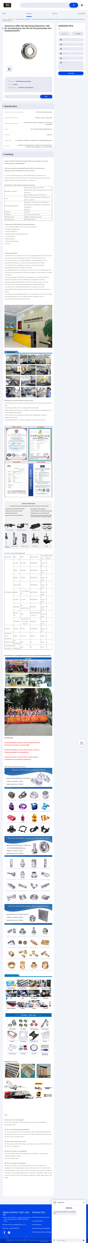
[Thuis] (11, 5)
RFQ (46, 96)
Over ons (54, 13)
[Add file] (54, 1240)
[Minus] (84, 1202)
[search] (73, 5)
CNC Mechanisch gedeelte (22, 19)
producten (29, 13)
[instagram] (9, 1232)
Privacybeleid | (10, 1240)
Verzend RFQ (81, 13)
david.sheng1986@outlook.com (14, 1224)
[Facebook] (4, 1232)
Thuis (4, 13)
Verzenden (71, 73)
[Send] (83, 1240)
